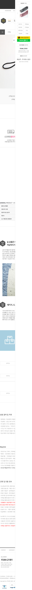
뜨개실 (9, 32)
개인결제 (20, 33)
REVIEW (20, 27)
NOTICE (20, 24)
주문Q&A (27, 24)
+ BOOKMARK (8, 10)
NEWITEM (3, 21)
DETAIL (8, 363)
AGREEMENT (12, 550)
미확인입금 (20, 30)
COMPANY (3, 550)
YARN (9, 21)
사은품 (27, 33)
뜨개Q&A (27, 27)
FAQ (27, 30)
